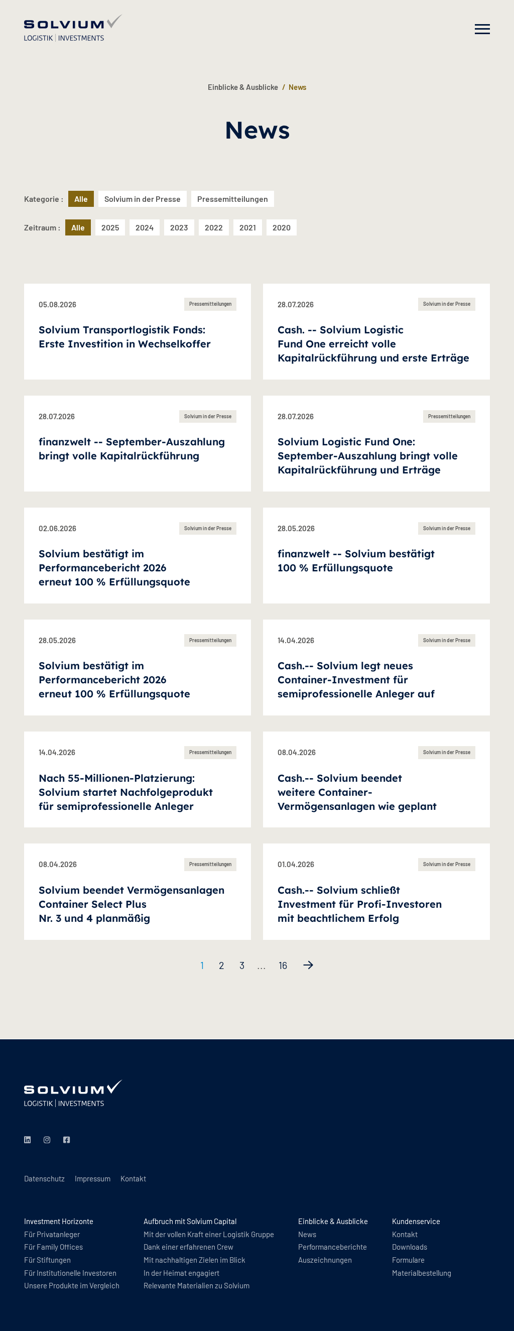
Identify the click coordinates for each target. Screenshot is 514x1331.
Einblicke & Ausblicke (243, 86)
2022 (214, 227)
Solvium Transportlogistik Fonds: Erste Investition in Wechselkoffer (125, 336)
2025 (110, 227)
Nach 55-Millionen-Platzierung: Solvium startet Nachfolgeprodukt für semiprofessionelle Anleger (126, 792)
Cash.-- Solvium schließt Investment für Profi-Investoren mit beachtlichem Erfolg (360, 904)
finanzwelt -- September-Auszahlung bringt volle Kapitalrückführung (132, 448)
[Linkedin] (29, 1140)
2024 (145, 227)
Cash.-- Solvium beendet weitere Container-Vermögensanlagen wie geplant (357, 792)
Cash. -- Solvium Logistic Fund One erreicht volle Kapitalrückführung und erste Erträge (373, 343)
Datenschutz (44, 1178)
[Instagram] (48, 1140)
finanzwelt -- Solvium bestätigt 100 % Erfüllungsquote (356, 560)
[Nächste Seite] (308, 965)
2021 (247, 227)
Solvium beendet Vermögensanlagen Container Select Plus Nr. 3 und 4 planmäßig (131, 904)
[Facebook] (68, 1140)
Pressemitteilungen (232, 198)
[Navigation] (482, 29)
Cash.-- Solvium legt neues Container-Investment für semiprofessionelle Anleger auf (356, 679)
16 (283, 965)
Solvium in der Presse (142, 198)
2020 (282, 227)
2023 (179, 227)
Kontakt (133, 1178)
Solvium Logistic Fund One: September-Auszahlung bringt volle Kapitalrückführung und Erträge (368, 455)
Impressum (92, 1178)
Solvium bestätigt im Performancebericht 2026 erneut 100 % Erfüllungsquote (114, 567)
